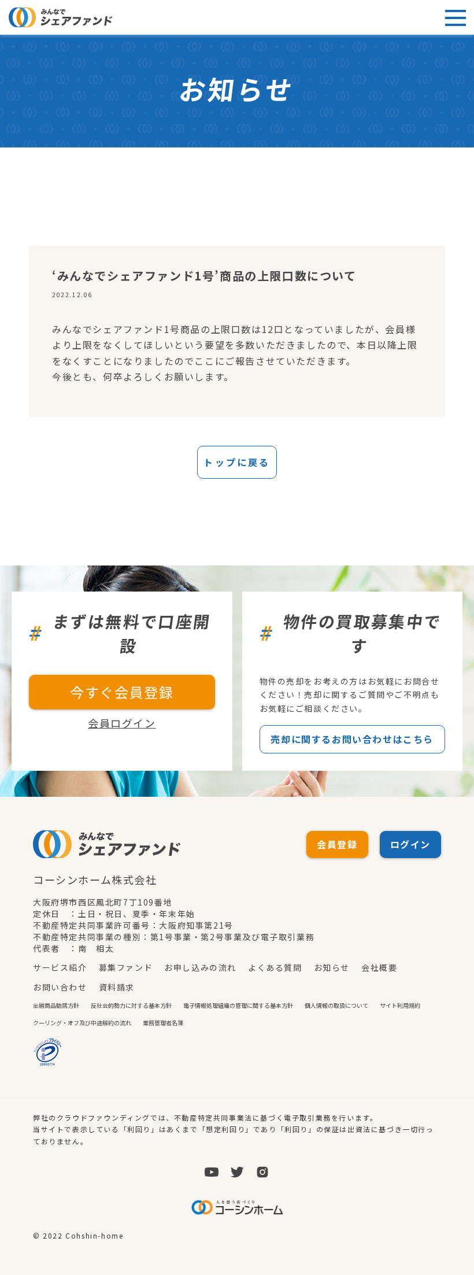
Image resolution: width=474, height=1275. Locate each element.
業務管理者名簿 (163, 1022)
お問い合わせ (60, 987)
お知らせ (332, 967)
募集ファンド (126, 967)
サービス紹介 (60, 967)
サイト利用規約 (400, 1005)
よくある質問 (275, 967)
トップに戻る (236, 462)
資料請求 (117, 987)
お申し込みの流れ (200, 967)
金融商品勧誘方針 (56, 1005)
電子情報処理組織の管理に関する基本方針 (238, 1005)
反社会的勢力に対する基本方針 (131, 1005)
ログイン (410, 844)
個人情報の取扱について (336, 1005)
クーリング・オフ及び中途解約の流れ (82, 1022)
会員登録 (337, 844)
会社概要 (379, 967)
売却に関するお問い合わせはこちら (352, 739)
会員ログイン (122, 722)
